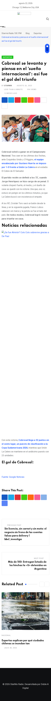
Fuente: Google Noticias (13, 477)
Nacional (6, 635)
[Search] (47, 18)
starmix (8, 86)
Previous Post (14, 525)
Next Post (39, 558)
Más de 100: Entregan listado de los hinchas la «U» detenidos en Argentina (27, 565)
